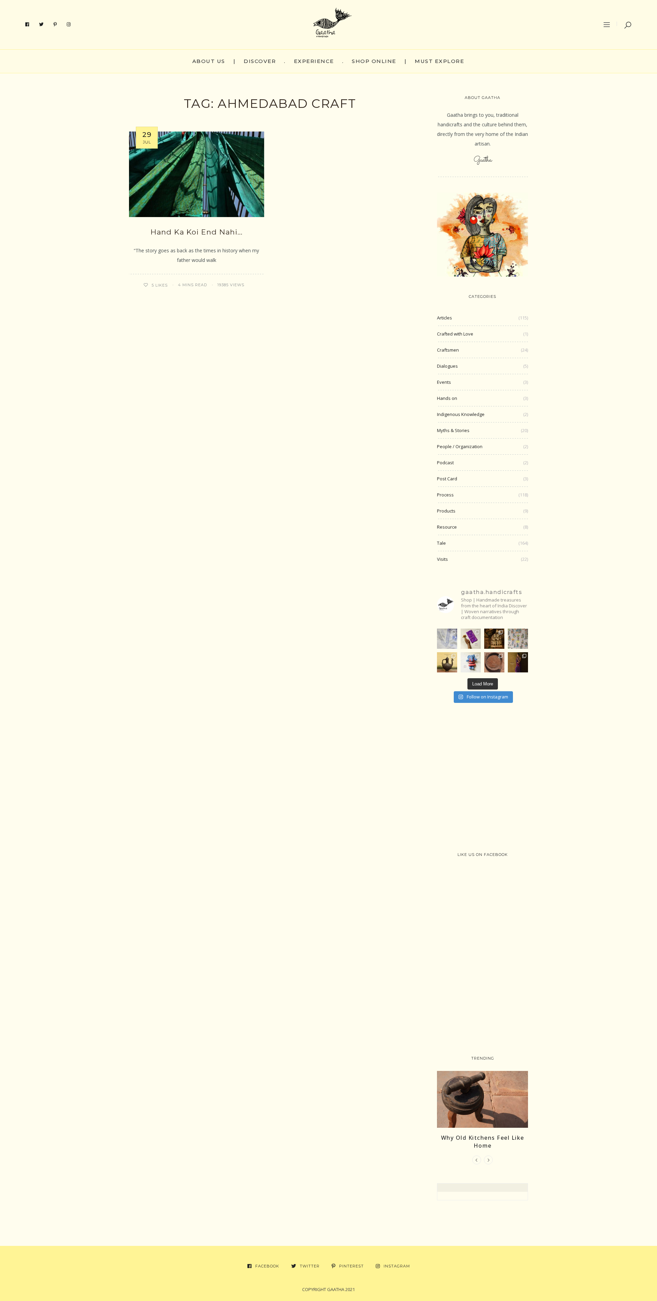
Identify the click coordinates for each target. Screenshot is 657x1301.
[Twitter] (41, 24)
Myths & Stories (453, 430)
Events (444, 382)
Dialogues (447, 366)
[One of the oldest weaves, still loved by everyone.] (471, 639)
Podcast (445, 462)
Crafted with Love (455, 334)
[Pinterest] (55, 24)
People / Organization (459, 446)
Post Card (447, 479)
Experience (314, 61)
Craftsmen (448, 350)
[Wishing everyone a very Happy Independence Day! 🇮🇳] (518, 639)
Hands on (447, 398)
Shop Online (374, 61)
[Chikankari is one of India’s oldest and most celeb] (447, 639)
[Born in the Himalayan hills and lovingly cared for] (471, 662)
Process (445, 495)
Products (446, 511)
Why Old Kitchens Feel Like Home (482, 1141)
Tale (441, 543)
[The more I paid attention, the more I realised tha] (494, 662)
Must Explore (439, 61)
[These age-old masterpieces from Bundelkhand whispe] (447, 662)
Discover (260, 61)
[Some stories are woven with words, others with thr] (518, 662)
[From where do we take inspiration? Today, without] (494, 639)
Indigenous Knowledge (461, 414)
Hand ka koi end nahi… (197, 232)
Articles (444, 318)
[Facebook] (27, 24)
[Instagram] (69, 24)
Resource (447, 527)
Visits (442, 559)
